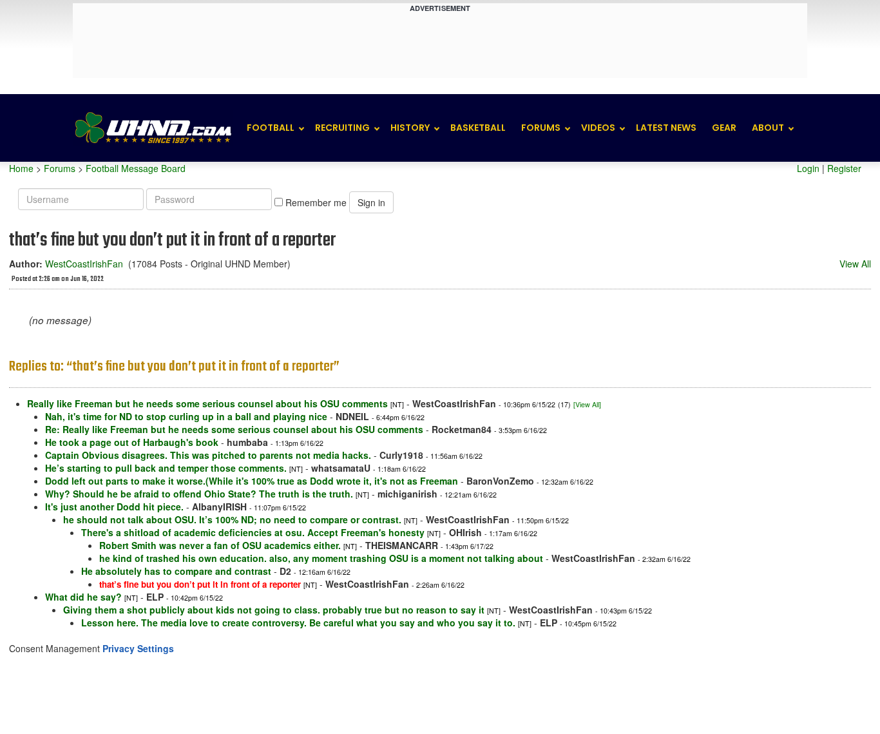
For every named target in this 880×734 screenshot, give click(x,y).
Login (808, 168)
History (410, 127)
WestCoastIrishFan (84, 263)
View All (855, 263)
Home (21, 168)
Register (844, 168)
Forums (540, 127)
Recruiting (342, 127)
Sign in (371, 202)
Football (270, 127)
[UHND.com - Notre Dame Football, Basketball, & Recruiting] (153, 128)
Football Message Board (136, 168)
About (768, 127)
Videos (598, 127)
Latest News (666, 127)
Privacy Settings (138, 648)
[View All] (587, 404)
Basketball (478, 127)
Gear (724, 127)
